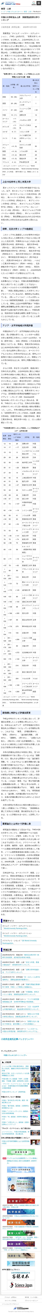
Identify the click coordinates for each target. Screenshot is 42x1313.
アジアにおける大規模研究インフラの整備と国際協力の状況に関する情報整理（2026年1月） (22, 1160)
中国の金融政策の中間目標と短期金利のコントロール (20, 1227)
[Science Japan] (21, 1285)
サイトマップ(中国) (10, 1300)
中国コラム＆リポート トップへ (15, 1055)
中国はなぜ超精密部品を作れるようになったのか (20, 1217)
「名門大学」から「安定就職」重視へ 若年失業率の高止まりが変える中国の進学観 (21, 1238)
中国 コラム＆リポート (14, 11)
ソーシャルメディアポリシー (10, 1304)
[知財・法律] (21, 1243)
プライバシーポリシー (31, 1300)
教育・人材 (28, 11)
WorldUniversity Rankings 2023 (15, 936)
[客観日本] (21, 1275)
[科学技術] (21, 1211)
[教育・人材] (21, 1233)
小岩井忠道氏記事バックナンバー (17, 1039)
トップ (3, 11)
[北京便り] (21, 1201)
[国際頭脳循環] (21, 1263)
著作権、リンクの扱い (31, 1297)
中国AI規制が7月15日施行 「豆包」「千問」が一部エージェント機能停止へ (20, 1249)
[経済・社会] (21, 1222)
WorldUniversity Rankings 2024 (15, 928)
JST (21, 1308)
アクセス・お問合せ (11, 1297)
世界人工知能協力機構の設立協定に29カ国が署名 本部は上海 (21, 1206)
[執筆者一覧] (21, 1255)
